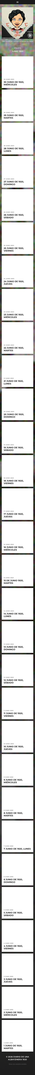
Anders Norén (20, 1064)
